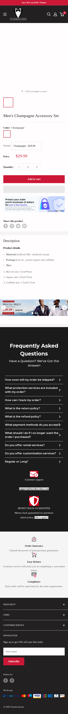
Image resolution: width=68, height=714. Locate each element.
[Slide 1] (33, 313)
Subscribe (13, 661)
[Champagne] (7, 134)
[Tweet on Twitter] (18, 225)
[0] (62, 14)
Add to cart (34, 179)
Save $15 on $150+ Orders (34, 2)
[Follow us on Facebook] (5, 680)
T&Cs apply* (41, 517)
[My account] (55, 14)
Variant (7, 145)
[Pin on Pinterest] (12, 225)
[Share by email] (24, 225)
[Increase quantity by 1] (36, 167)
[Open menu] (5, 14)
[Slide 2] (35, 313)
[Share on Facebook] (5, 225)
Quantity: (8, 167)
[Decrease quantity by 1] (19, 167)
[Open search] (49, 14)
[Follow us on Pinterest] (12, 680)
